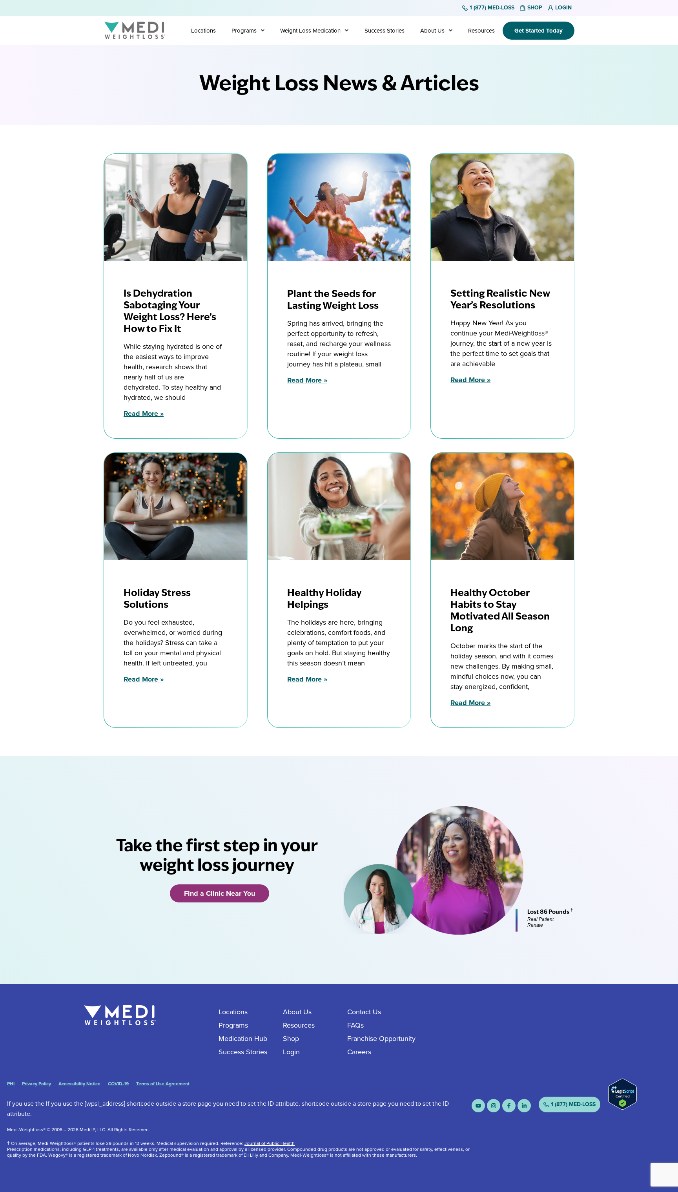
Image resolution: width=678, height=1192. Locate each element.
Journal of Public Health (269, 1143)
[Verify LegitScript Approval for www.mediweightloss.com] (622, 1107)
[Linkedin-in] (524, 1105)
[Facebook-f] (509, 1105)
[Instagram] (493, 1105)
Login (291, 1052)
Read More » (144, 413)
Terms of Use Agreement (163, 1083)
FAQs (355, 1025)
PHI (11, 1083)
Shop (291, 1038)
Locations (203, 30)
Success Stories (385, 30)
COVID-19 (118, 1083)
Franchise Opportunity (381, 1038)
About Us (432, 30)
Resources (481, 30)
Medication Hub (243, 1038)
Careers (359, 1052)
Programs (244, 30)
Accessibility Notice (79, 1083)
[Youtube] (478, 1105)
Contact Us (364, 1012)
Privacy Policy (36, 1083)
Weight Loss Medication (310, 30)
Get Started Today (538, 30)
